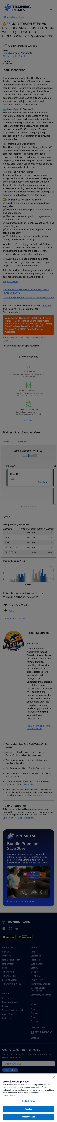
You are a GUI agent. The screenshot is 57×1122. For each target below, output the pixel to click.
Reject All (28, 1109)
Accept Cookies (28, 1117)
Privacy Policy (9, 1095)
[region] (28, 1097)
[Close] (54, 1077)
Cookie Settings (28, 1101)
